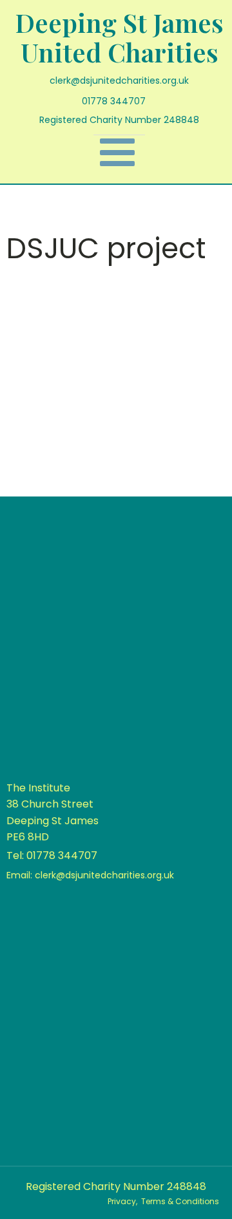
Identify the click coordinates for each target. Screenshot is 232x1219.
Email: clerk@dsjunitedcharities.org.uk (90, 875)
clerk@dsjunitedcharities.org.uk (119, 81)
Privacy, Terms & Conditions (163, 1201)
